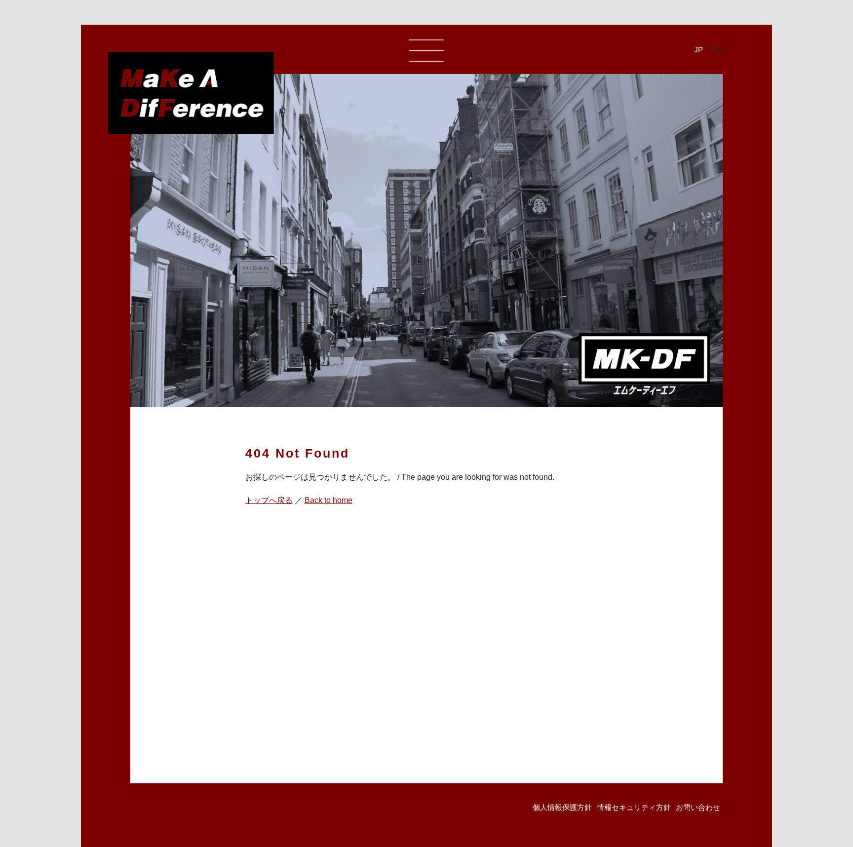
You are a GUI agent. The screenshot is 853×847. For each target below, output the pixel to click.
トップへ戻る (269, 500)
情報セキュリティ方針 (634, 807)
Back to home (328, 500)
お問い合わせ (698, 807)
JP (698, 49)
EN (717, 49)
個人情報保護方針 (562, 807)
